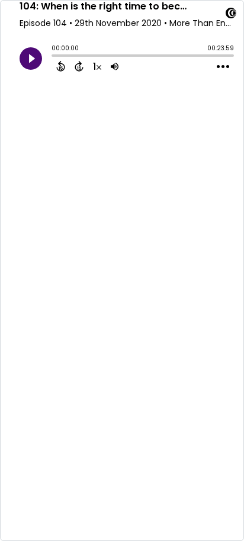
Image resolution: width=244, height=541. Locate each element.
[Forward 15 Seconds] (79, 66)
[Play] (31, 58)
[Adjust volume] (114, 66)
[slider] (54, 57)
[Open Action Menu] (223, 67)
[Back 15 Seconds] (61, 66)
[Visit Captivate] (231, 15)
